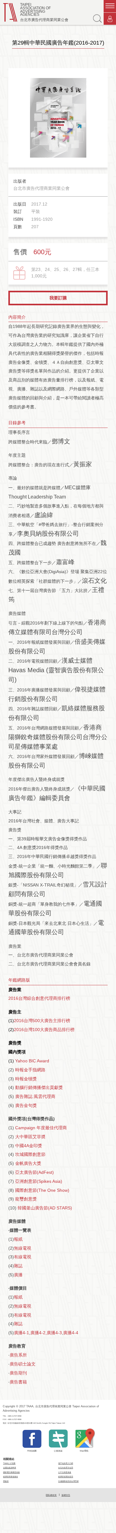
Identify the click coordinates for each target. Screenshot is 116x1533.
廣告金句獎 (26, 1105)
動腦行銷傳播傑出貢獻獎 (39, 1087)
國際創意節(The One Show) (42, 1190)
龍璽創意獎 (26, 1198)
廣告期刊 (18, 1372)
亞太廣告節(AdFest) (34, 1172)
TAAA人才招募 (9, 1463)
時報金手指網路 (30, 1069)
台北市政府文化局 (65, 1467)
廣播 (18, 1274)
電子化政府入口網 (65, 1463)
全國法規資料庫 (9, 1467)
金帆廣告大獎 (28, 1163)
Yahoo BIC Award (32, 1060)
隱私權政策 (51, 1495)
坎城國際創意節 (30, 1154)
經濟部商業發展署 (10, 1476)
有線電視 (22, 1256)
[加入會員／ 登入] (110, 19)
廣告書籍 (18, 1381)
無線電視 (22, 1248)
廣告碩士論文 (23, 1363)
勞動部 (6, 1481)
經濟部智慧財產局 (65, 1476)
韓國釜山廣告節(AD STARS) (45, 1207)
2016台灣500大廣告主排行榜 (42, 1020)
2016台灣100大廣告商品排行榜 (44, 1029)
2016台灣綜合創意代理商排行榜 (41, 998)
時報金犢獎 (26, 1078)
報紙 (18, 1239)
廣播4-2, (38, 1332)
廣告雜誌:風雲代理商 (35, 1096)
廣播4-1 (21, 1332)
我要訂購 (58, 297)
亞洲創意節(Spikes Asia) (38, 1181)
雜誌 (18, 1265)
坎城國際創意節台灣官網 (68, 1481)
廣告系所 (18, 1354)
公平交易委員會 (64, 1472)
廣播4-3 (54, 1332)
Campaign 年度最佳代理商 (41, 1127)
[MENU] (110, 6)
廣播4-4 (70, 1332)
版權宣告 (66, 1495)
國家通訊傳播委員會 (11, 1472)
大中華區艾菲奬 (30, 1136)
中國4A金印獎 (28, 1145)
